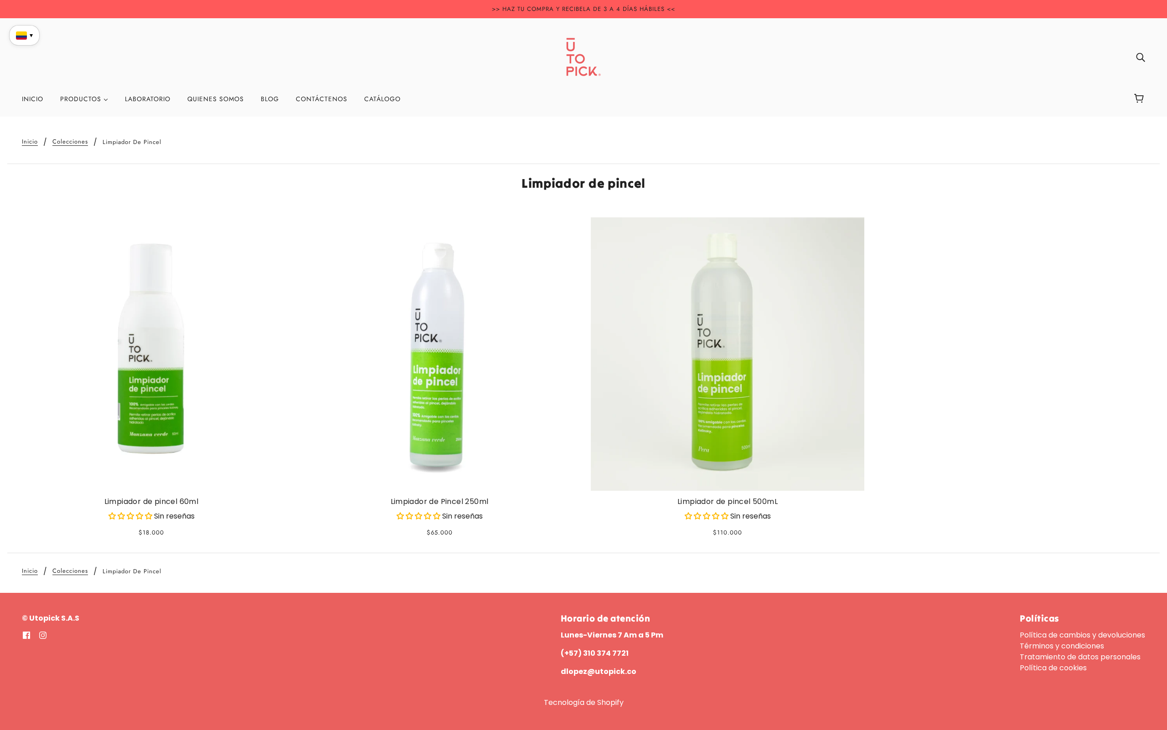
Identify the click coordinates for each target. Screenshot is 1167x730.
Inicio (30, 142)
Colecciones (70, 142)
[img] (1140, 57)
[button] (131, 516)
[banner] (583, 56)
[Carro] (1140, 99)
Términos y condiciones (1062, 646)
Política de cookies (1053, 668)
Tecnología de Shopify (584, 702)
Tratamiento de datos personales (1080, 657)
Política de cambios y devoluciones (1082, 635)
